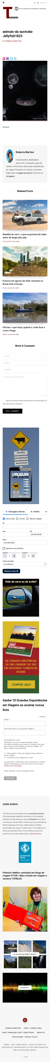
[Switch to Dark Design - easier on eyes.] (34, 2)
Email (7, 719)
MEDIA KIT (41, 1032)
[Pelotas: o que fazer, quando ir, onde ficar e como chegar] (25, 308)
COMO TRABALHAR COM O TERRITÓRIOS (18, 1032)
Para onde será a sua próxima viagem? (19, 729)
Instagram (10, 176)
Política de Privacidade (12, 766)
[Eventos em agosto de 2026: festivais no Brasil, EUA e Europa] (25, 261)
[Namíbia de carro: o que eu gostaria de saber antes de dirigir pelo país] (25, 215)
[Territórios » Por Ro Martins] (25, 13)
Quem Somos (35, 834)
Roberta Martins (13, 41)
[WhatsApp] (25, 1020)
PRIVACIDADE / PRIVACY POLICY (25, 1037)
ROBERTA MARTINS (13, 1028)
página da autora (25, 173)
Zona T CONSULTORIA (33, 1028)
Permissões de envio (12, 740)
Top (26, 1057)
